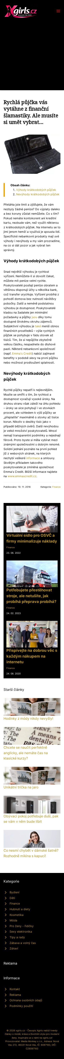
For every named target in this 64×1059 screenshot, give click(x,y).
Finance (56, 487)
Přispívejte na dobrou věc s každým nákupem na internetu (31, 656)
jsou (34, 317)
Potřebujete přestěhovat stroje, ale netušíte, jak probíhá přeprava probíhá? (31, 596)
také (38, 326)
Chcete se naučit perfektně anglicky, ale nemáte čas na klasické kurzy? (26, 752)
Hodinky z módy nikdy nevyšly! (28, 718)
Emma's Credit (22, 353)
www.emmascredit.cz (22, 476)
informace (33, 458)
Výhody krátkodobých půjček (36, 190)
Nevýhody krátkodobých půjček (37, 194)
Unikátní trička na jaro (21, 787)
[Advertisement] (32, 52)
